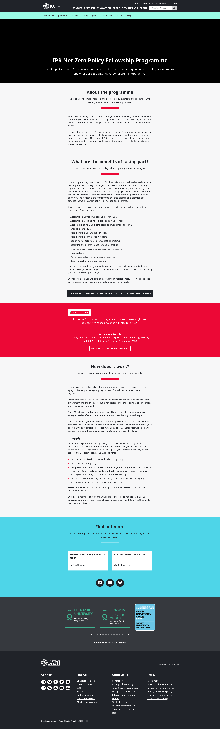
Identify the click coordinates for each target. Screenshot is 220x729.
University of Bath (52, 6)
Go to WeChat (49, 688)
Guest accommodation (123, 709)
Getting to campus (89, 702)
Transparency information (160, 695)
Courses (77, 8)
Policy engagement (91, 15)
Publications (107, 15)
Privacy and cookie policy (159, 691)
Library (115, 698)
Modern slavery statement (160, 687)
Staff (136, 4)
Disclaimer (152, 680)
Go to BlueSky (49, 682)
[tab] (97, 634)
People (119, 15)
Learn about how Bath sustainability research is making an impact (110, 293)
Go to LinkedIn (100, 583)
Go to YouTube (110, 583)
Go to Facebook (43, 682)
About (143, 8)
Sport (116, 8)
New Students (160, 4)
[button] (92, 634)
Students (146, 4)
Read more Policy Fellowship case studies (110, 348)
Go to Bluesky (120, 583)
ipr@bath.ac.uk (97, 452)
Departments (130, 8)
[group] (80, 617)
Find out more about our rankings (110, 642)
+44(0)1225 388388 (86, 698)
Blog (129, 15)
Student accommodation (124, 705)
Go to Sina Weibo (55, 688)
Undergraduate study (122, 684)
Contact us (117, 680)
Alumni (174, 4)
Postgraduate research (123, 691)
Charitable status (48, 721)
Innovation (104, 8)
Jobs (114, 712)
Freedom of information (159, 684)
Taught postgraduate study (125, 687)
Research (89, 8)
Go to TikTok (43, 688)
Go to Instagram (55, 682)
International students (123, 695)
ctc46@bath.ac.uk (122, 564)
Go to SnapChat (68, 682)
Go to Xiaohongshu (68, 688)
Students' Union (120, 702)
